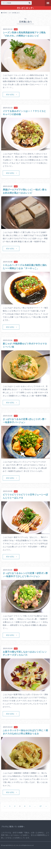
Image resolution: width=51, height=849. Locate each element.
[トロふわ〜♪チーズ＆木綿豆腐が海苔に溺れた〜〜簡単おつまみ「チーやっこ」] (25, 303)
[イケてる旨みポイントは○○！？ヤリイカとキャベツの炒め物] (25, 149)
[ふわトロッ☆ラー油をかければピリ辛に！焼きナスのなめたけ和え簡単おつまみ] (25, 768)
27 (41, 806)
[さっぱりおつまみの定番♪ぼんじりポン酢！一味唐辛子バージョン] (25, 457)
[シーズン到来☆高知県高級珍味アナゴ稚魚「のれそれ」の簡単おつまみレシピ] (25, 70)
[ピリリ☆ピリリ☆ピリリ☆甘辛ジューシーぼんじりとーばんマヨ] (25, 532)
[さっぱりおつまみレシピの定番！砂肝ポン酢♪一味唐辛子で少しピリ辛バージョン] (25, 611)
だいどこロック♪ (25, 8)
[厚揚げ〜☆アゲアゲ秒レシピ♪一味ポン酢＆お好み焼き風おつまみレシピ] (25, 227)
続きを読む (10, 94)
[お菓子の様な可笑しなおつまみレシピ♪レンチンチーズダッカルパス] (25, 689)
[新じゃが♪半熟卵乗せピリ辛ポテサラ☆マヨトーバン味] (25, 381)
